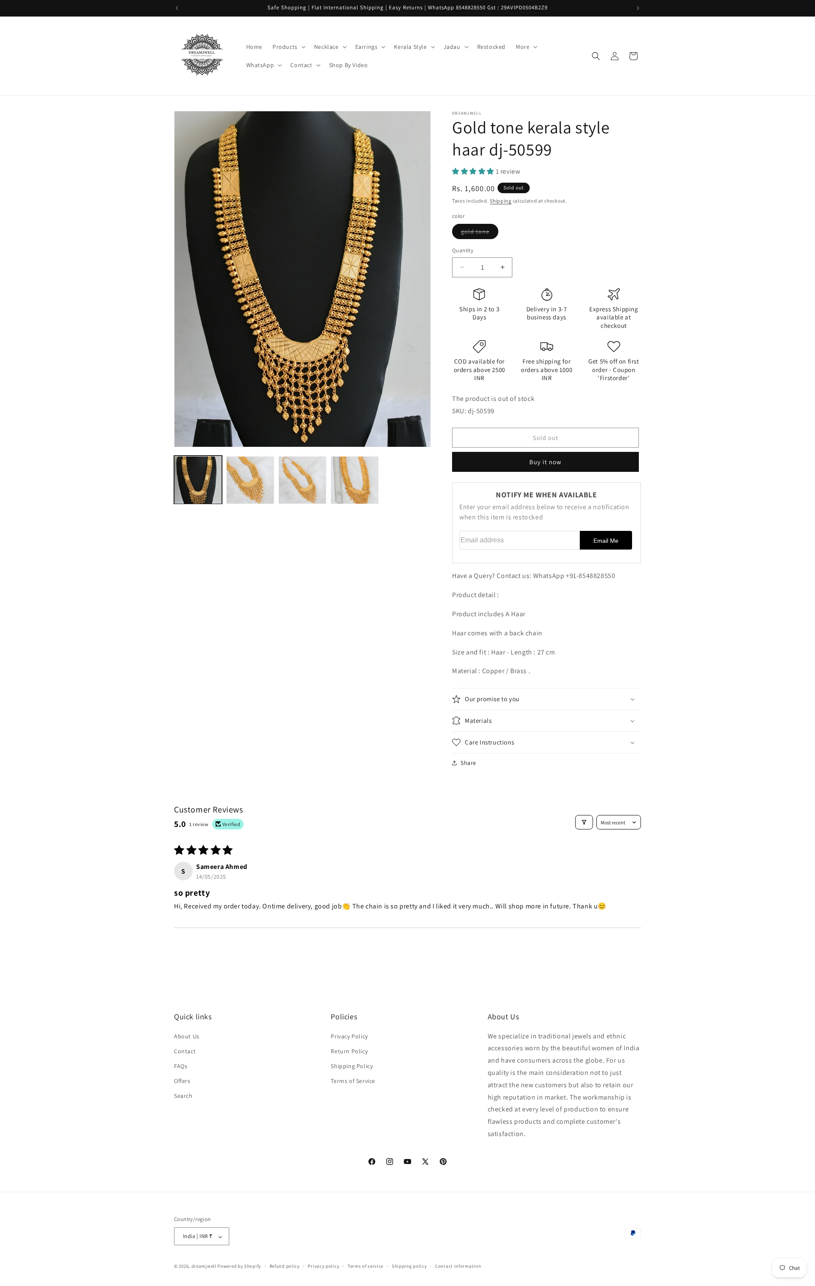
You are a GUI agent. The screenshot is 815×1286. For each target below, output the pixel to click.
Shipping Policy (352, 1065)
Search (183, 1096)
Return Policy (349, 1051)
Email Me (605, 540)
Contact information (458, 1266)
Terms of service (365, 1266)
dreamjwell (203, 1266)
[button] (288, 47)
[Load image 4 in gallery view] (355, 480)
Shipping (500, 200)
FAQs (180, 1065)
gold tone (479, 233)
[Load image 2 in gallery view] (250, 480)
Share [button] (468, 763)
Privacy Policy (349, 1036)
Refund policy (285, 1266)
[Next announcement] (638, 8)
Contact (185, 1051)
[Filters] (584, 822)
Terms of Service (353, 1081)
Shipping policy (409, 1266)
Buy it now (545, 462)
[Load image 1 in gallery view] (198, 480)
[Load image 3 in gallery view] (302, 480)
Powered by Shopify (239, 1266)
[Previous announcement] (177, 8)
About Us (187, 1036)
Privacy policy (323, 1266)
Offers (182, 1081)
